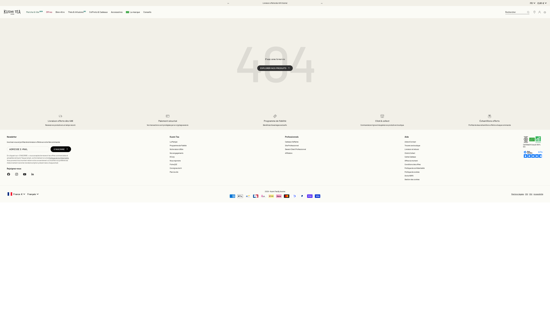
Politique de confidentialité (415, 168)
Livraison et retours (412, 149)
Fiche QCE (173, 164)
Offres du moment (411, 161)
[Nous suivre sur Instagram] (16, 174)
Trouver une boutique (412, 145)
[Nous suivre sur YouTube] (24, 174)
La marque (135, 12)
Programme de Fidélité (178, 145)
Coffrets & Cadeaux (98, 12)
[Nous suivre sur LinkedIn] (32, 174)
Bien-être (60, 12)
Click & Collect (410, 153)
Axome (282, 191)
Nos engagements (176, 153)
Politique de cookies (412, 172)
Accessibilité (538, 194)
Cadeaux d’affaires (291, 142)
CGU (530, 194)
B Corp (172, 157)
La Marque (173, 142)
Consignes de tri (176, 168)
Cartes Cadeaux (410, 157)
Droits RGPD (409, 176)
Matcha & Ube (34, 12)
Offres (49, 12)
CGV (526, 194)
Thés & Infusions (77, 12)
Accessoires (116, 12)
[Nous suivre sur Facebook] (8, 174)
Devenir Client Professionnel (295, 149)
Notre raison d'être (176, 149)
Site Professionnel (292, 145)
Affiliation (288, 153)
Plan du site (174, 172)
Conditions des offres (413, 164)
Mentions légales (517, 194)
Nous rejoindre (175, 161)
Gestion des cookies (412, 179)
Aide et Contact (410, 142)
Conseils (147, 12)
